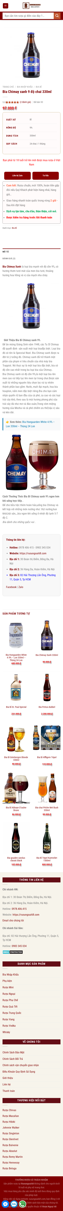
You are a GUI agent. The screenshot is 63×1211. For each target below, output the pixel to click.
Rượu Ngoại (9, 993)
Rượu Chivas (9, 1110)
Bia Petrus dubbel (47, 707)
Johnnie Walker (11, 1127)
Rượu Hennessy (11, 1162)
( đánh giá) (25, 102)
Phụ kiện (7, 980)
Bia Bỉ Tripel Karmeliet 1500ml (46, 859)
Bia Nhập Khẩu (25, 86)
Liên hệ (7, 1084)
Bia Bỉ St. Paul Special (16, 707)
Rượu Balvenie (10, 1145)
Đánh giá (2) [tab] (9, 258)
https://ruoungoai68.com (33, 553)
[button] (5, 6)
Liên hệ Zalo (17, 175)
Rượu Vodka (9, 1025)
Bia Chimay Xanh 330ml (47, 655)
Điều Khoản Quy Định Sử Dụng (19, 1071)
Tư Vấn (46, 175)
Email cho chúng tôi (13, 920)
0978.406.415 (19, 908)
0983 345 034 (19, 946)
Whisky (6, 1032)
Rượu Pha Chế (10, 1000)
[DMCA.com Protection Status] (13, 951)
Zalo (20, 587)
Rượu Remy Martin (13, 1156)
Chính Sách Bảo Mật (13, 1052)
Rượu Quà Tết (10, 1006)
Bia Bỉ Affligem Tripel (46, 757)
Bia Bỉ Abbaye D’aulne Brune (16, 809)
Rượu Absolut (10, 1151)
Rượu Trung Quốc (12, 1013)
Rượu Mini (8, 987)
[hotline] (22, 1204)
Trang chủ (8, 86)
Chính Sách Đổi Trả (13, 1058)
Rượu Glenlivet (10, 1139)
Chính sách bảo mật (35, 1202)
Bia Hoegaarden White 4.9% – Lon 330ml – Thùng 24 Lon (16, 657)
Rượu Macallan (11, 1116)
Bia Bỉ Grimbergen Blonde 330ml (16, 758)
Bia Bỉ (39, 86)
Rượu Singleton (11, 1133)
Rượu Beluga (9, 1168)
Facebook (11, 587)
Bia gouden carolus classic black (16, 859)
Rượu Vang (8, 1019)
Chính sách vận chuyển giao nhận (21, 1065)
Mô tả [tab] (6, 251)
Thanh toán (9, 1091)
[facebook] (5, 1204)
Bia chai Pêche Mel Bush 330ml (46, 809)
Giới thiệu (8, 1078)
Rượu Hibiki (9, 1121)
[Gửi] (57, 15)
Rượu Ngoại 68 (49, 1206)
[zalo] (14, 1204)
